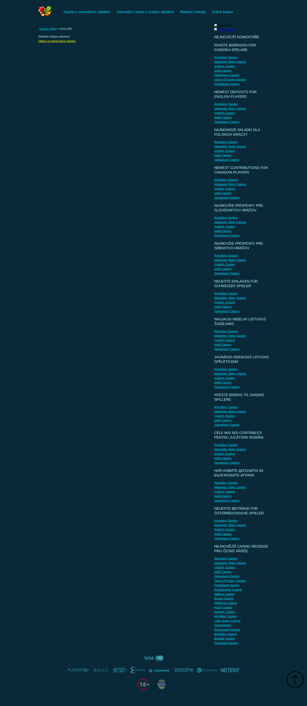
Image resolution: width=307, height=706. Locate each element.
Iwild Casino (222, 71)
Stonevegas (222, 625)
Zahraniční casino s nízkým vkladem (145, 12)
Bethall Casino (224, 638)
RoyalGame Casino (228, 590)
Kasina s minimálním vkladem (87, 12)
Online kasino (222, 12)
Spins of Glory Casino (230, 79)
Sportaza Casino (226, 643)
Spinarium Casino (226, 75)
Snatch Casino (224, 66)
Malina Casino (224, 594)
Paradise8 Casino (226, 84)
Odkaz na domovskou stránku (57, 41)
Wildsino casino (225, 603)
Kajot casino (223, 607)
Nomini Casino (224, 612)
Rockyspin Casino (227, 630)
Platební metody (193, 12)
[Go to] (224, 28)
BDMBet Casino (225, 634)
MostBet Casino (225, 616)
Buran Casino (224, 598)
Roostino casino (226, 57)
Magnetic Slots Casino (230, 62)
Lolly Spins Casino (227, 621)
